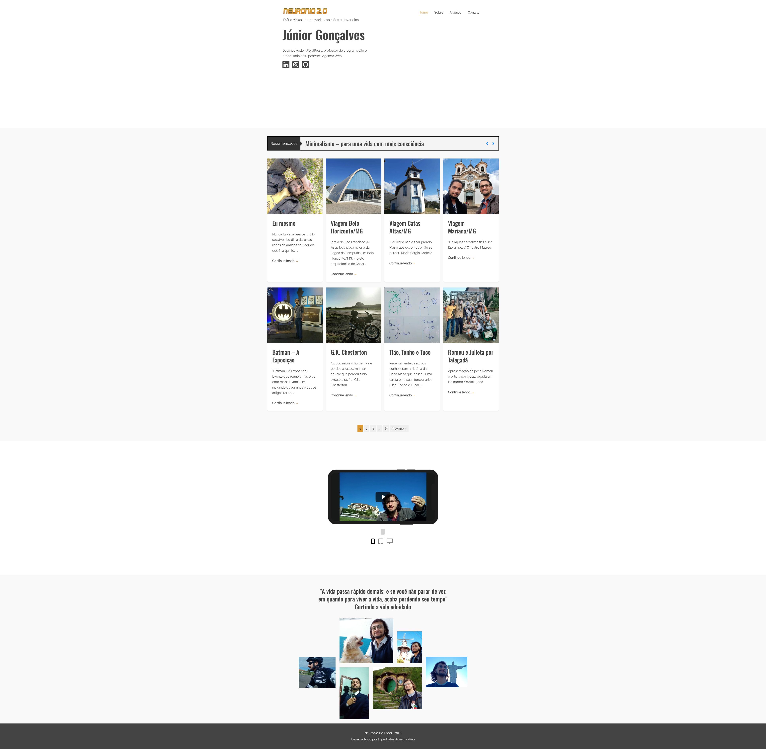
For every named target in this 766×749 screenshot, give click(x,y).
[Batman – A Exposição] (295, 315)
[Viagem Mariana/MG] (471, 186)
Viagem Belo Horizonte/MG (347, 226)
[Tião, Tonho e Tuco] (412, 315)
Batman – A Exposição (285, 355)
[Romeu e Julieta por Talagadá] (471, 315)
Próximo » (399, 428)
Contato (474, 12)
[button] (487, 143)
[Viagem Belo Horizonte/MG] (353, 186)
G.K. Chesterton (349, 351)
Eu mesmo (284, 222)
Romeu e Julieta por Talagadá (471, 355)
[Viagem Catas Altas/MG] (412, 186)
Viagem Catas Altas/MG (404, 226)
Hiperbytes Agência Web (396, 739)
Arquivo (455, 12)
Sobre (438, 12)
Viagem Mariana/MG (462, 226)
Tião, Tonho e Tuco (410, 351)
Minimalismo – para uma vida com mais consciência (364, 143)
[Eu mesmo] (295, 186)
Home (423, 12)
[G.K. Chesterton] (353, 315)
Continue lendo (285, 261)
